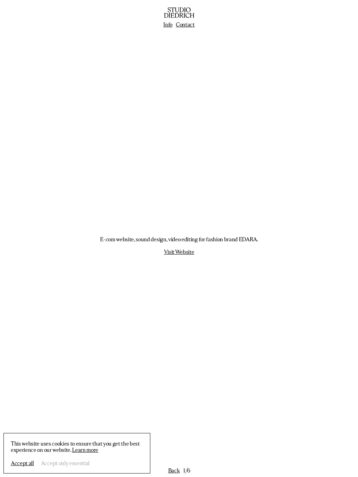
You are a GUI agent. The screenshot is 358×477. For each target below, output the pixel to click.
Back (174, 470)
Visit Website (179, 252)
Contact (185, 24)
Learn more (85, 450)
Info (167, 24)
